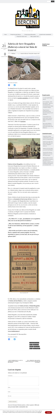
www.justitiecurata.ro (13, 331)
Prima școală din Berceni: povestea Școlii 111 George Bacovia (48, 138)
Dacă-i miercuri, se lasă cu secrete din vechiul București (15, 361)
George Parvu (45, 136)
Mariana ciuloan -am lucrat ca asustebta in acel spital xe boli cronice (48, 159)
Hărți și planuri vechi (35, 36)
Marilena (13, 53)
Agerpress (22, 121)
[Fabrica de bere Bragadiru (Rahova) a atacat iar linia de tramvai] (24, 79)
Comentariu (10, 375)
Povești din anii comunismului (45, 34)
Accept (48, 412)
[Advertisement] (18, 351)
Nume (9, 387)
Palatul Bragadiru (36, 348)
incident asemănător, (23, 98)
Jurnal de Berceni (24, 53)
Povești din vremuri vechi (22, 36)
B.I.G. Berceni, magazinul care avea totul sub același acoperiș (32, 361)
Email (9, 391)
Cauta (53, 1)
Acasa (5, 34)
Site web (9, 396)
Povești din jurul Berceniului (30, 34)
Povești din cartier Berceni (16, 34)
